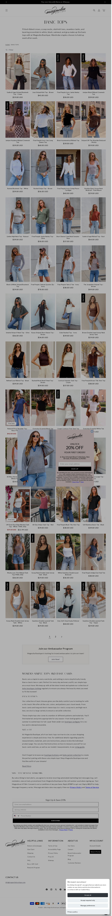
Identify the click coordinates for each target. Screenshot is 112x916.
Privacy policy (72, 912)
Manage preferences (87, 905)
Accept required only (88, 900)
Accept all (87, 895)
